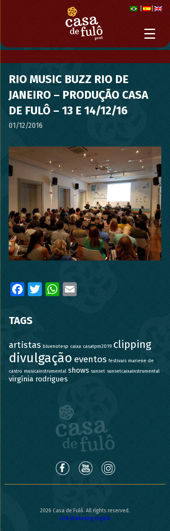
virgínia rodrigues (38, 378)
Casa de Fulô (85, 428)
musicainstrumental (45, 371)
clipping (132, 344)
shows (78, 370)
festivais (117, 361)
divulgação (40, 358)
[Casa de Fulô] (83, 24)
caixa (75, 346)
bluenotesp (55, 346)
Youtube (85, 468)
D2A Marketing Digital (85, 518)
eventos (90, 359)
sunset (98, 371)
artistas (25, 345)
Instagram (109, 468)
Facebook (61, 468)
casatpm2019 (97, 346)
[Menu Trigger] (150, 34)
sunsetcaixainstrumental (133, 371)
